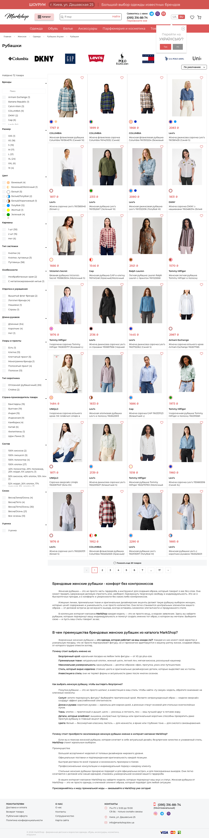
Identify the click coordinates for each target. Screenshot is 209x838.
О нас (58, 807)
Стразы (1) (13, 309)
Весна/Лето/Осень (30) (21, 506)
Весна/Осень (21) (17, 511)
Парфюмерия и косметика (124, 28)
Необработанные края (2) (22, 276)
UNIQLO (188, 59)
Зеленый (91, 190)
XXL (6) (12, 163)
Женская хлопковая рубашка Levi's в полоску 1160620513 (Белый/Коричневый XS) (105, 416)
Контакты (60, 811)
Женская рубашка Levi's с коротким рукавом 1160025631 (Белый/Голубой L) (185, 554)
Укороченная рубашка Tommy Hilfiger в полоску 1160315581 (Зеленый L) (186, 416)
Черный (91, 328)
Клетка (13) (14, 352)
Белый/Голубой (170, 535)
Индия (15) (14, 413)
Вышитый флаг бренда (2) (22, 295)
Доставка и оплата (16, 807)
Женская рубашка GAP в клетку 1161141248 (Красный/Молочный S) (107, 278)
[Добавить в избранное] (82, 78)
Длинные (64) (16, 324)
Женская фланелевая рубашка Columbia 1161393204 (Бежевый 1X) (146, 140)
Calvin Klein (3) (16, 106)
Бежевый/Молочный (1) (24, 187)
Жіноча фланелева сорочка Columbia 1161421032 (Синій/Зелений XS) (104, 140)
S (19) (11, 145)
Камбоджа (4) (15, 422)
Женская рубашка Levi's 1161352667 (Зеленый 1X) (102, 208)
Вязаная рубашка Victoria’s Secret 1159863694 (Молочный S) (67, 276)
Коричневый (131, 259)
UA (174, 16)
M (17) (11, 149)
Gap (58, 59)
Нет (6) (12, 238)
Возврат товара (15, 811)
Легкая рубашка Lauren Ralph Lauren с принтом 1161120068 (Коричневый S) (145, 278)
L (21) (11, 154)
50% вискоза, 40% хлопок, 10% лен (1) (27, 477)
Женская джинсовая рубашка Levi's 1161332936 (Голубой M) (145, 208)
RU (181, 16)
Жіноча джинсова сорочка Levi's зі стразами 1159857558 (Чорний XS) (107, 347)
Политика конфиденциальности (24, 820)
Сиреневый (51, 328)
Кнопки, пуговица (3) (20, 257)
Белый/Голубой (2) (21, 196)
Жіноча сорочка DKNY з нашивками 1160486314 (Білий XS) (185, 209)
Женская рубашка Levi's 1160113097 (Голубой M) (142, 552)
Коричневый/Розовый (170, 259)
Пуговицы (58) (16, 262)
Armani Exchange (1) (19, 97)
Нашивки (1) (15, 305)
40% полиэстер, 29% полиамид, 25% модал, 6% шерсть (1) (26, 470)
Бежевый (56, 121)
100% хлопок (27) (17, 464)
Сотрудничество (64, 816)
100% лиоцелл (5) (18, 455)
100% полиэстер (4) (19, 459)
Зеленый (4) (18, 214)
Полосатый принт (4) (20, 366)
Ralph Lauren (110, 59)
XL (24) (12, 158)
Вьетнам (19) (15, 408)
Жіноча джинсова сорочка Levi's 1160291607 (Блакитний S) (107, 483)
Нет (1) (11, 333)
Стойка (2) (14, 389)
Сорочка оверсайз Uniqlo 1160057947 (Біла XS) (63, 483)
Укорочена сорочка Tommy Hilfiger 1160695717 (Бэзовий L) (66, 345)
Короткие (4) (15, 328)
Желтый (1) (17, 210)
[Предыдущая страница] (87, 570)
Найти (116, 16)
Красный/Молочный (91, 259)
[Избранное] (192, 17)
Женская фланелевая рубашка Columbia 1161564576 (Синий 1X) (66, 139)
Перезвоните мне (137, 20)
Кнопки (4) (14, 253)
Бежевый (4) (18, 182)
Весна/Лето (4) (16, 502)
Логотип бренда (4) (19, 300)
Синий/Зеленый (91, 122)
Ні (178, 46)
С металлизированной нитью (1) (26, 281)
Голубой (175, 121)
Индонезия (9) (16, 417)
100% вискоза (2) (17, 450)
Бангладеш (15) (16, 404)
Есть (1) (12, 347)
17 (159, 570)
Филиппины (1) (16, 431)
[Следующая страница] (168, 570)
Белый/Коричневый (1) (24, 200)
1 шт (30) (12, 229)
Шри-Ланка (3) (16, 436)
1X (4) (11, 168)
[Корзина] (199, 17)
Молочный (51, 259)
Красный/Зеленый (95, 535)
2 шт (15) (12, 234)
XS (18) (11, 140)
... (151, 570)
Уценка (12, 530)
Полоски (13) (15, 370)
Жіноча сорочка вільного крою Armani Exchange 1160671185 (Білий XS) (186, 347)
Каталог (39, 17)
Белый (51, 190)
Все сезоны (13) (16, 516)
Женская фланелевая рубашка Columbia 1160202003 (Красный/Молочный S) (107, 554)
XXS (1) (11, 136)
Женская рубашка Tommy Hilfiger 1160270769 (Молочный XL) (146, 485)
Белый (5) (16, 191)
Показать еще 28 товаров (129, 563)
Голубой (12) (18, 205)
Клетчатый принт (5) (19, 356)
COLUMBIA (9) (16, 111)
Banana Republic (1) (18, 101)
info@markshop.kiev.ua (121, 822)
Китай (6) (13, 427)
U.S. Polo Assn (162, 59)
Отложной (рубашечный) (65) (24, 385)
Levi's (84, 59)
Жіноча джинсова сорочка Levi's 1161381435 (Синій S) (187, 139)
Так (165, 46)
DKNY (32, 59)
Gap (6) (12, 120)
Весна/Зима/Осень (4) (20, 497)
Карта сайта (62, 820)
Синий (51, 122)
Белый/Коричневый (91, 397)
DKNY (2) (13, 115)
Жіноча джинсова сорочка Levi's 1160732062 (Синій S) (147, 345)
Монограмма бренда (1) (21, 361)
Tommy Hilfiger (136, 59)
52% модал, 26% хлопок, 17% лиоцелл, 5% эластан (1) (23, 485)
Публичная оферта (16, 816)
